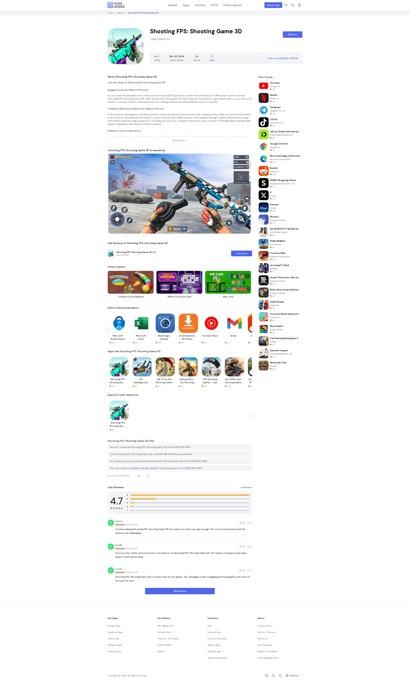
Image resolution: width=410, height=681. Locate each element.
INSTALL (292, 34)
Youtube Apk (114, 651)
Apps (186, 5)
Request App (214, 651)
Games (173, 5)
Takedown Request (217, 657)
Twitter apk (113, 638)
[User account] (299, 5)
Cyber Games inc (160, 39)
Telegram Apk (115, 645)
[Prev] (114, 193)
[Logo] (116, 5)
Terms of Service (266, 632)
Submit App (273, 5)
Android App (214, 632)
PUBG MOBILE (165, 645)
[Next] (246, 193)
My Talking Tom (166, 625)
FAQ (210, 625)
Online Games (232, 5)
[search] (286, 5)
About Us (262, 638)
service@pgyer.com (268, 657)
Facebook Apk (115, 632)
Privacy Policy (265, 625)
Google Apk (114, 625)
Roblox (161, 651)
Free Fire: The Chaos (168, 638)
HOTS (214, 5)
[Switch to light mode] (293, 5)
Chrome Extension (217, 638)
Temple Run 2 (165, 632)
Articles (200, 5)
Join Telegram (265, 645)
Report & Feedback (268, 651)
